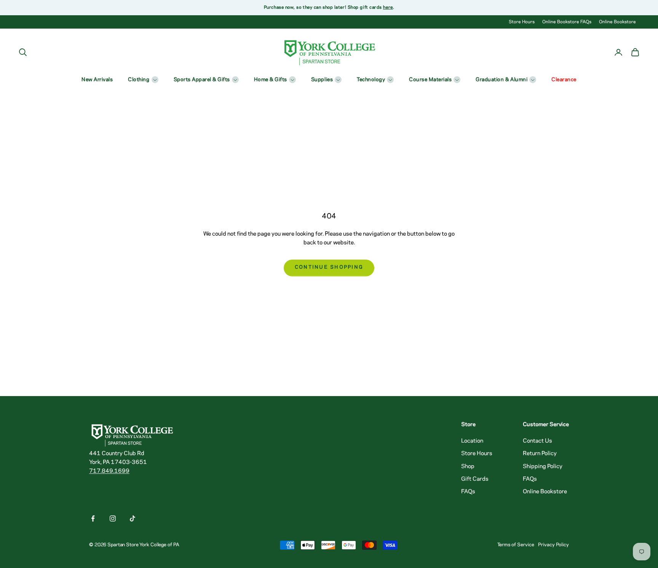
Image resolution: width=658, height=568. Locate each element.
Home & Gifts (270, 79)
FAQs (468, 491)
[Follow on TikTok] (132, 518)
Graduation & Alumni (501, 79)
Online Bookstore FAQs (566, 22)
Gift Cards (475, 479)
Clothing (138, 79)
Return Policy (540, 453)
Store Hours (522, 22)
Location (472, 441)
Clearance (564, 79)
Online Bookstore (617, 22)
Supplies (322, 79)
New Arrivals (97, 79)
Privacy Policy (553, 544)
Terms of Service (515, 544)
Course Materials (430, 79)
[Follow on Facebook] (93, 518)
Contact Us (537, 441)
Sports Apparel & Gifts (202, 79)
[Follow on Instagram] (113, 518)
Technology (371, 79)
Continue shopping (329, 267)
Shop (467, 466)
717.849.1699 (109, 471)
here (388, 7)
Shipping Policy (542, 466)
